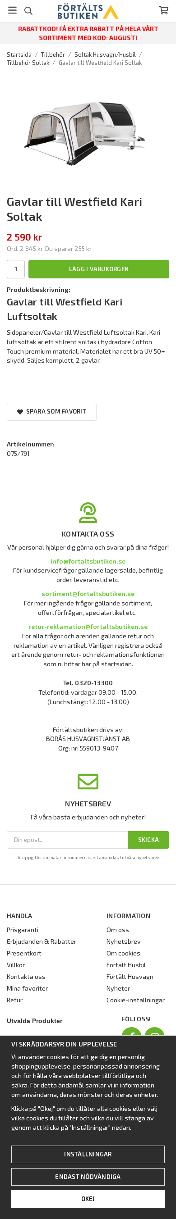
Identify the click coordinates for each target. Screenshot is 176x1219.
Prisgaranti (22, 929)
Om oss (118, 929)
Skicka (148, 839)
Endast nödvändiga (87, 1176)
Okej (88, 1198)
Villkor (16, 965)
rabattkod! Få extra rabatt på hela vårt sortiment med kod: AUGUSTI (88, 33)
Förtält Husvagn (130, 976)
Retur (15, 1000)
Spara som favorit (54, 411)
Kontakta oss (26, 976)
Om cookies (123, 953)
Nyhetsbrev (124, 941)
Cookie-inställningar (136, 1000)
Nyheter (118, 988)
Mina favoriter (27, 988)
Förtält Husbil (126, 965)
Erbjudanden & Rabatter (41, 941)
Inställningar (87, 1154)
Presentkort (24, 953)
